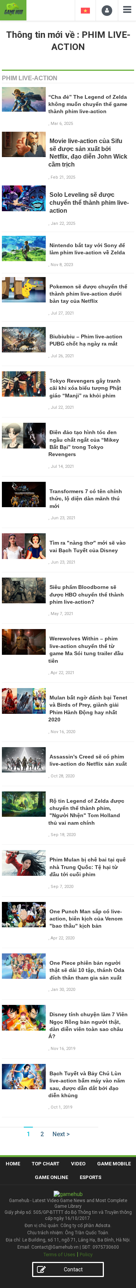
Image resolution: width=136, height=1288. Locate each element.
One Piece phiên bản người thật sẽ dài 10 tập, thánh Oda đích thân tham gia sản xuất (86, 970)
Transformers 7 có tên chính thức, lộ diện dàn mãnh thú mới (85, 498)
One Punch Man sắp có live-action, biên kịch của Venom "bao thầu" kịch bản (85, 918)
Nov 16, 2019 (63, 1048)
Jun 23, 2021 (63, 518)
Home (13, 1164)
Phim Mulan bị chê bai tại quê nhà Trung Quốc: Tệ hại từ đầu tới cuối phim (87, 867)
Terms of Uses (59, 1254)
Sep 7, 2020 (62, 886)
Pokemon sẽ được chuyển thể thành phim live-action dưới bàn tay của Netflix (88, 293)
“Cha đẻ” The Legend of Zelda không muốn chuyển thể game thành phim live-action (87, 104)
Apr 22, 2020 (62, 938)
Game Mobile (114, 1164)
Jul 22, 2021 (62, 407)
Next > (61, 1134)
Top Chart (45, 1164)
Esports (90, 1177)
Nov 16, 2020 (63, 731)
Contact (73, 1269)
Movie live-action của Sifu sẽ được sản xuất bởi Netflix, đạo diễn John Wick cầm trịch (87, 153)
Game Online (51, 1177)
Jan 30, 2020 (63, 989)
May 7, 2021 (62, 613)
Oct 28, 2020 (62, 776)
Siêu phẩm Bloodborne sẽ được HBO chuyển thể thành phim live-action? (86, 594)
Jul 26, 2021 (62, 356)
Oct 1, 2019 (61, 1107)
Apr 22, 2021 (62, 672)
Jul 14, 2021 (62, 466)
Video (78, 1164)
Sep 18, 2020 (63, 834)
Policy (86, 1254)
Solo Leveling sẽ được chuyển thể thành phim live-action (89, 203)
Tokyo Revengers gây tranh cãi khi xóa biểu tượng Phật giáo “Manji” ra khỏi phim (85, 388)
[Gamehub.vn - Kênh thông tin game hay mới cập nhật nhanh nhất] (13, 9)
